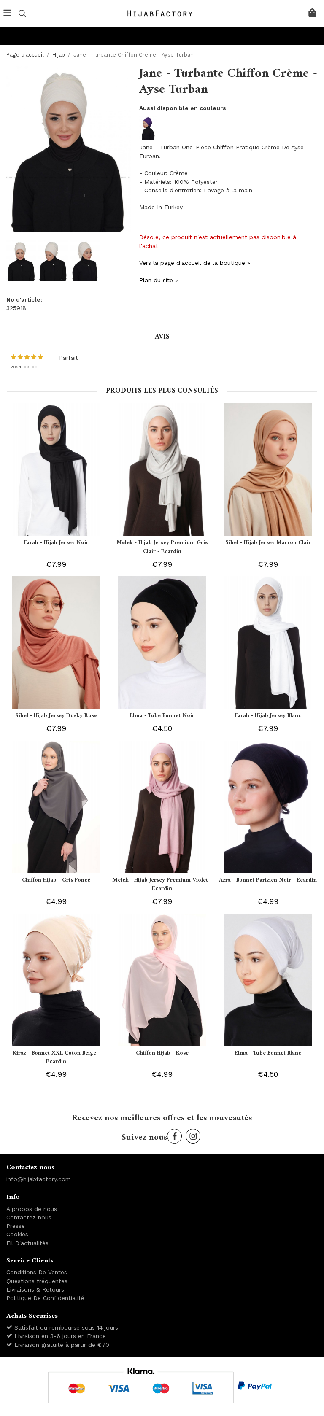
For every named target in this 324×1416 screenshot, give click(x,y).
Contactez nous (28, 1217)
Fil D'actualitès (27, 1243)
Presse (15, 1225)
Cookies (17, 1234)
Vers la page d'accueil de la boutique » (194, 262)
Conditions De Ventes (36, 1272)
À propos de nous (31, 1209)
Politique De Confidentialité (45, 1298)
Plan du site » (158, 280)
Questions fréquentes (37, 1281)
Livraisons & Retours (35, 1289)
